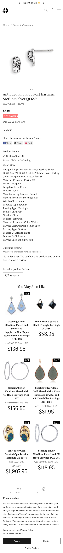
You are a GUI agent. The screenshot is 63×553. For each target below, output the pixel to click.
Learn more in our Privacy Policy (18, 530)
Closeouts (27, 25)
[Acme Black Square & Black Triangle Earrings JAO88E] (46, 304)
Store (16, 25)
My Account (43, 493)
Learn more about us (13, 533)
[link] (32, 547)
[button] (5, 10)
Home (6, 25)
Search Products (19, 493)
